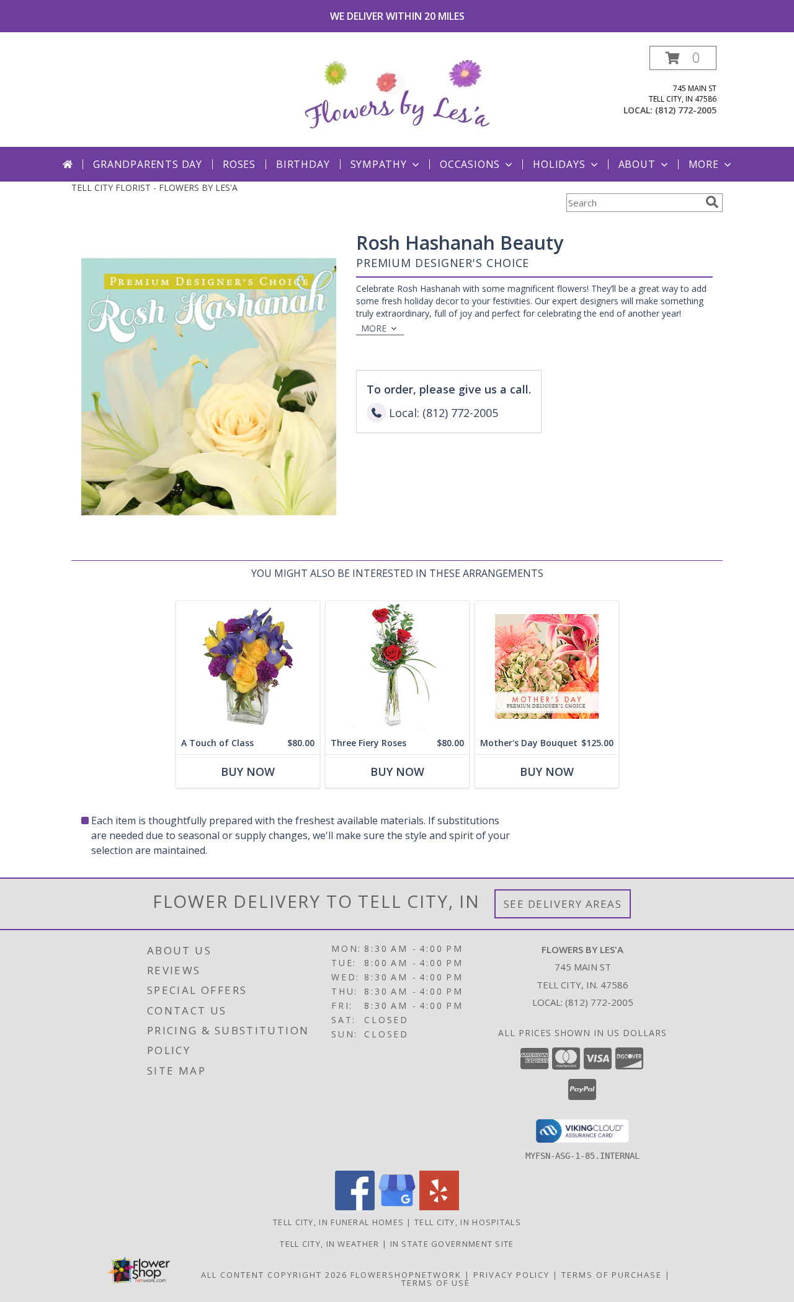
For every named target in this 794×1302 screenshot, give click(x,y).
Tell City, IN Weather (329, 1243)
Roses (239, 164)
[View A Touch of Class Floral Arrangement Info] (247, 666)
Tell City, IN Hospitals (467, 1222)
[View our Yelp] (439, 1207)
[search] (712, 202)
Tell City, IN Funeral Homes (338, 1222)
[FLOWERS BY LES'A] (397, 96)
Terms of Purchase (611, 1274)
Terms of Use (435, 1282)
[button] (682, 58)
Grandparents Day (147, 164)
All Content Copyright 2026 (274, 1274)
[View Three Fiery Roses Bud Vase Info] (397, 666)
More (704, 164)
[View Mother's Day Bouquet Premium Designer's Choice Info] (546, 666)
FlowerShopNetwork (406, 1274)
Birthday (302, 164)
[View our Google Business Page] (397, 1207)
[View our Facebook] (355, 1207)
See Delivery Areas (563, 904)
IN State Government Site (452, 1243)
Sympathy (378, 164)
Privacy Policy (511, 1274)
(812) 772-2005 (685, 110)
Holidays (559, 164)
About (637, 164)
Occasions (470, 164)
